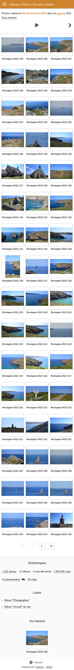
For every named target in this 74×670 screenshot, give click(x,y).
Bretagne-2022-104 (12, 534)
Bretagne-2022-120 (61, 344)
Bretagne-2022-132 (61, 217)
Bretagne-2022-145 (37, 90)
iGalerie (39, 667)
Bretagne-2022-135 (61, 185)
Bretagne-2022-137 (12, 185)
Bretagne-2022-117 (61, 376)
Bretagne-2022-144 (61, 90)
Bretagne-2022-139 (37, 154)
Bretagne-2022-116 (12, 407)
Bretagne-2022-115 (37, 407)
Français (36, 662)
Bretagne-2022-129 (61, 249)
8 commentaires (11, 579)
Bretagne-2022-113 (12, 439)
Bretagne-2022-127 (37, 281)
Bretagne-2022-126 (61, 281)
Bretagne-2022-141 (61, 122)
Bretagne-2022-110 (12, 471)
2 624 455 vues (62, 571)
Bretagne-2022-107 (12, 503)
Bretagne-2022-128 (12, 281)
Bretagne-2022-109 (37, 471)
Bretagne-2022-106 (37, 503)
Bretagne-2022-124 (37, 312)
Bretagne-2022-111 (61, 439)
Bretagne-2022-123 (61, 312)
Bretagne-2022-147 (61, 59)
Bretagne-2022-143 (12, 122)
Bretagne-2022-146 (12, 90)
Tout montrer (9, 17)
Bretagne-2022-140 (12, 154)
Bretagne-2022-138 (61, 154)
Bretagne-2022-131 (12, 249)
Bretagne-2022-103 (37, 534)
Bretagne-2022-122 (12, 344)
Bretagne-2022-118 (37, 376)
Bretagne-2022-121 (37, 344)
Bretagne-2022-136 (37, 185)
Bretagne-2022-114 (61, 407)
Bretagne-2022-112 (37, 439)
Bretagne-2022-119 (12, 376)
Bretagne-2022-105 (61, 503)
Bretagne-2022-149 (12, 59)
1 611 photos (9, 571)
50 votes (32, 579)
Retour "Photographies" (17, 600)
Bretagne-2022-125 (12, 312)
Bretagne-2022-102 (61, 534)
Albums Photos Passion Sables (31, 4)
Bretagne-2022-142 (37, 122)
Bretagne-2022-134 (12, 217)
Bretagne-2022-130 (37, 249)
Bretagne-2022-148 (37, 59)
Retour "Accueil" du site (17, 606)
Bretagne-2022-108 (61, 471)
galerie (61, 13)
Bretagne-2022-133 (37, 217)
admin (49, 667)
